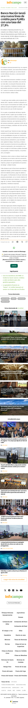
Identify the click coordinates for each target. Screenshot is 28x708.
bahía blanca (15, 687)
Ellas (20, 630)
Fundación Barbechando (8, 684)
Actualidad (8, 7)
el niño (24, 690)
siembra (18, 690)
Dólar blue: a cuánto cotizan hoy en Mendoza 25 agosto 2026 (14, 571)
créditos (14, 298)
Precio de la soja (20, 667)
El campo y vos (7, 630)
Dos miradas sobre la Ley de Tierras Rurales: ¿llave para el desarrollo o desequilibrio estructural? (12, 408)
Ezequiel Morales (6, 360)
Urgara (9, 690)
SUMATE (14, 265)
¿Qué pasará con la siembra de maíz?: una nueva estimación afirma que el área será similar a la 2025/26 (13, 492)
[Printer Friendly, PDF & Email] (26, 242)
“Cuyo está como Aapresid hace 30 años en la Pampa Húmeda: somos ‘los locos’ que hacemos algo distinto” (14, 355)
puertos (3, 690)
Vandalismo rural (6, 687)
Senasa (20, 617)
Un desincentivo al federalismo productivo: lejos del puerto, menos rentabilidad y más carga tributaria (14, 390)
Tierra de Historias (20, 639)
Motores (7, 639)
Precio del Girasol (7, 675)
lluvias (7, 644)
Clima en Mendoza (20, 655)
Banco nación (14, 7)
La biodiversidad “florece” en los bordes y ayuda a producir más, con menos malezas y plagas (14, 338)
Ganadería (7, 635)
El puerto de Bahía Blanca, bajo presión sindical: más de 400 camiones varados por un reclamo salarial (13, 466)
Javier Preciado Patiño (7, 548)
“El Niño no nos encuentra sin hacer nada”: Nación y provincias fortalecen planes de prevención (12, 518)
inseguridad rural (21, 684)
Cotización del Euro (20, 622)
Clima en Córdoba (21, 651)
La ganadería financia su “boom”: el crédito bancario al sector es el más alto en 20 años (14, 287)
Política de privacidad (14, 603)
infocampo (4, 341)
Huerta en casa (21, 635)
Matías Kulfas (5, 301)
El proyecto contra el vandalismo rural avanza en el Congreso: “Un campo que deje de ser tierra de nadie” (14, 440)
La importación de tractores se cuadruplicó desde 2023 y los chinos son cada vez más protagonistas (12, 544)
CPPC (22, 687)
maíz (14, 690)
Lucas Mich (5, 324)
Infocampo (3, 7)
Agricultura (21, 613)
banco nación (5, 298)
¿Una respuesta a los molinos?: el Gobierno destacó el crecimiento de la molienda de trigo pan (13, 373)
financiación (21, 298)
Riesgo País (7, 667)
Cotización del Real (20, 626)
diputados (14, 681)
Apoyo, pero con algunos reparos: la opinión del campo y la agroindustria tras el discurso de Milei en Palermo (14, 319)
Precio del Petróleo (20, 675)
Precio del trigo (21, 671)
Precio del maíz (7, 671)
